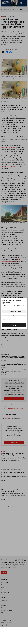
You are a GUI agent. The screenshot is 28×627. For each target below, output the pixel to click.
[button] (14, 313)
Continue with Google (15, 311)
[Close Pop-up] (26, 299)
